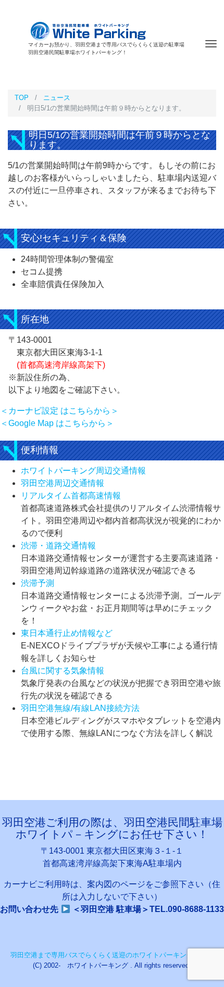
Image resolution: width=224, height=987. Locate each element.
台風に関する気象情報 (62, 670)
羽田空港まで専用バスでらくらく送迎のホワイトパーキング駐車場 (112, 955)
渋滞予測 (37, 583)
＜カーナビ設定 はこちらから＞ (59, 410)
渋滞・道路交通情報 (58, 545)
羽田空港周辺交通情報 (62, 483)
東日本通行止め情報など (67, 633)
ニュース (56, 98)
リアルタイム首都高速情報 (71, 495)
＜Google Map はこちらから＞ (57, 423)
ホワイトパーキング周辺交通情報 (83, 470)
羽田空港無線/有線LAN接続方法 (80, 708)
